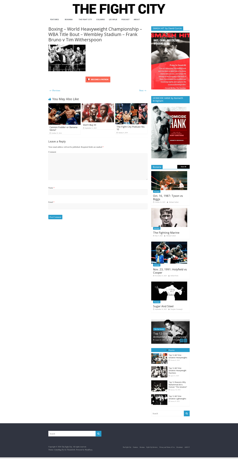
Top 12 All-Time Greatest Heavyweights (178, 356)
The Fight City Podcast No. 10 (131, 128)
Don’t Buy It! (89, 124)
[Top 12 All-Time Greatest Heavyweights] (160, 353)
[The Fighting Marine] (169, 209)
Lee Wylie (113, 19)
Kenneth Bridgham (174, 340)
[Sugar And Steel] (169, 283)
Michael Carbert (173, 202)
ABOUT (137, 19)
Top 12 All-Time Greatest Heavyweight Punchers (177, 370)
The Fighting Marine (166, 232)
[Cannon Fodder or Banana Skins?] (64, 104)
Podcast (125, 19)
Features (54, 19)
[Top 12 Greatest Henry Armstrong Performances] (170, 321)
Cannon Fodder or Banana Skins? (63, 128)
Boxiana (69, 19)
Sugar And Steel (163, 306)
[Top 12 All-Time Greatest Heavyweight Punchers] (160, 366)
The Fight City (85, 19)
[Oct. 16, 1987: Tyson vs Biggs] (169, 172)
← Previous (55, 90)
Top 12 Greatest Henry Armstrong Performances (169, 335)
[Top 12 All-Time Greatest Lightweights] (160, 394)
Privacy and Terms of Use (167, 447)
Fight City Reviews (152, 447)
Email (51, 202)
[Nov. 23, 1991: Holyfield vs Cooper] (169, 243)
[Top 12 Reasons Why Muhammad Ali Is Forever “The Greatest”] (160, 380)
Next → (142, 90)
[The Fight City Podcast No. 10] (131, 104)
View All (183, 167)
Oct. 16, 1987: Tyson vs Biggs (168, 197)
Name (51, 187)
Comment (52, 152)
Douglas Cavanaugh (176, 309)
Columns (100, 19)
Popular (172, 350)
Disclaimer (179, 447)
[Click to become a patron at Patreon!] (98, 77)
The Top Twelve (159, 329)
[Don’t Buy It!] (98, 104)
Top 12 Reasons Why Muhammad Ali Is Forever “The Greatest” (178, 384)
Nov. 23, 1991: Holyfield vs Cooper (170, 270)
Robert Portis (174, 276)
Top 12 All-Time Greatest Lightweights (177, 397)
